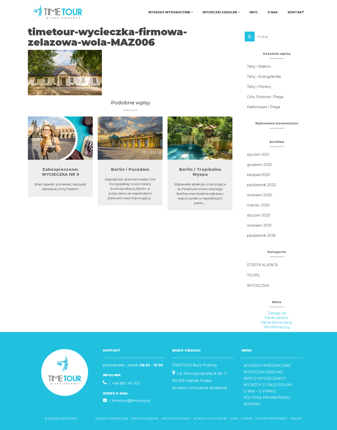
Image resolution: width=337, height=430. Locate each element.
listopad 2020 (258, 175)
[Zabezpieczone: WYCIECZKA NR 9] (60, 138)
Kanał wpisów (276, 317)
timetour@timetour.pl (131, 400)
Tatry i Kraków (259, 66)
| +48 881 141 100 (123, 383)
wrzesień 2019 (259, 225)
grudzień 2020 (259, 164)
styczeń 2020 (258, 215)
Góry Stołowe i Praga (265, 97)
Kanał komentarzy (277, 322)
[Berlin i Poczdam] (130, 138)
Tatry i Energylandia (264, 76)
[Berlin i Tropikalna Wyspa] (200, 138)
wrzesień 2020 (259, 195)
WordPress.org (277, 327)
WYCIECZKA (258, 285)
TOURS (253, 275)
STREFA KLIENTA (262, 265)
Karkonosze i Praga (263, 107)
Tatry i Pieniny (259, 86)
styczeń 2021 (258, 154)
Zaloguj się (277, 313)
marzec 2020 (258, 205)
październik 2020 (261, 185)
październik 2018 (261, 235)
